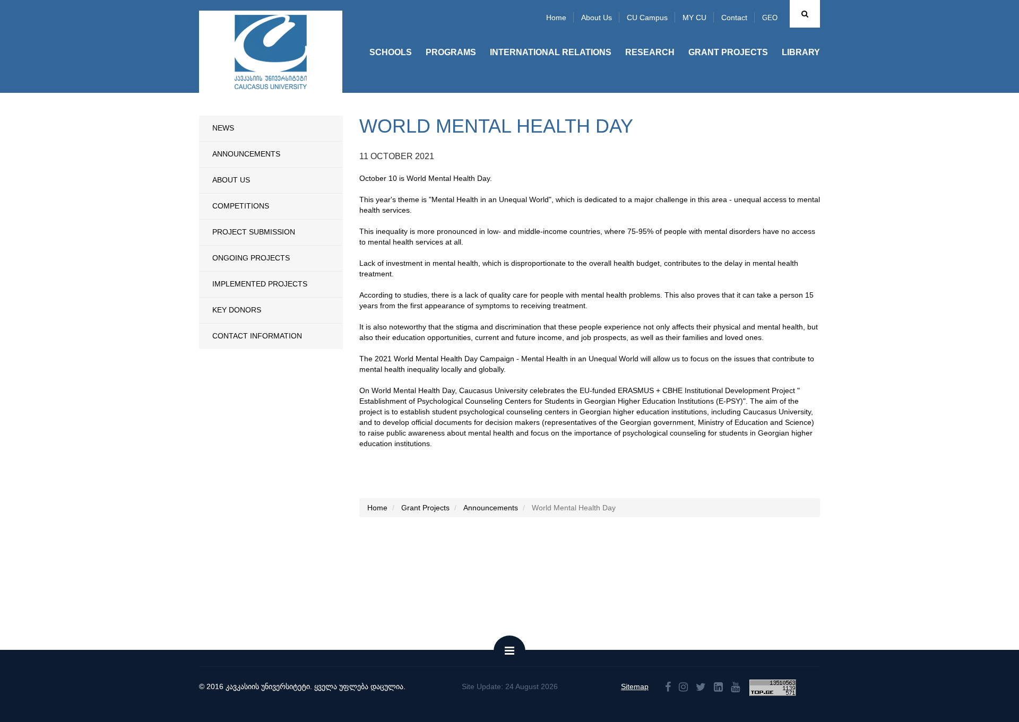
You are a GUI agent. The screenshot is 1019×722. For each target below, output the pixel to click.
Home (556, 17)
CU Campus (647, 17)
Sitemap (635, 686)
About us (596, 17)
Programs (451, 52)
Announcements (246, 154)
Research (650, 52)
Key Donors (236, 310)
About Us (231, 180)
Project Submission (253, 232)
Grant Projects (728, 52)
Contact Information (257, 336)
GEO (770, 18)
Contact (734, 17)
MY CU (694, 17)
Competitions (240, 206)
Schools (390, 52)
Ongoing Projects (251, 258)
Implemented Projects (259, 284)
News (223, 128)
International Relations (550, 52)
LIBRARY (801, 52)
